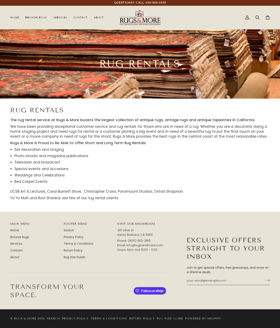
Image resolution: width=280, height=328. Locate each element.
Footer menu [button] (75, 224)
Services (16, 244)
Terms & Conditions (78, 244)
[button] (60, 17)
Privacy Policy (73, 237)
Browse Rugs (19, 237)
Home (14, 230)
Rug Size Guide (74, 257)
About (14, 257)
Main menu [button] (20, 224)
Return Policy (73, 250)
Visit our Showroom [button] (136, 224)
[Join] (266, 280)
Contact (16, 250)
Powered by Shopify (203, 318)
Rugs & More (25, 318)
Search (69, 230)
